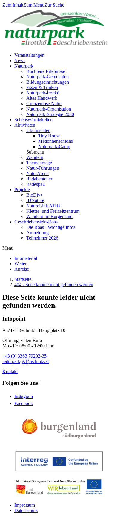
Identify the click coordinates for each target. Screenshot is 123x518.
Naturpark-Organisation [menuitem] (48, 108)
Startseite (22, 279)
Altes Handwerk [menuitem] (41, 98)
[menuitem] (25, 258)
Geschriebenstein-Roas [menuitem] (36, 221)
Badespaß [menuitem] (35, 184)
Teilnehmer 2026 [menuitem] (42, 237)
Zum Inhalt (12, 4)
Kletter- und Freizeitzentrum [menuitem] (52, 211)
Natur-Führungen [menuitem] (42, 168)
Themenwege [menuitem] (39, 162)
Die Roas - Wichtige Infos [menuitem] (50, 227)
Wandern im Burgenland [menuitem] (49, 216)
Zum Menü (33, 4)
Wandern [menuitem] (34, 157)
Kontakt (10, 371)
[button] (35, 151)
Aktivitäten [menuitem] (24, 125)
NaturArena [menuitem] (37, 173)
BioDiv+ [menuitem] (34, 194)
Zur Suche (54, 4)
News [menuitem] (19, 60)
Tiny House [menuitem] (49, 135)
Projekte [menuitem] (22, 189)
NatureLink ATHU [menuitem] (44, 205)
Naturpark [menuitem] (23, 65)
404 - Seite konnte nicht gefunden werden (53, 284)
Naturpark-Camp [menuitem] (54, 146)
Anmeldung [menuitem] (37, 232)
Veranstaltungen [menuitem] (29, 55)
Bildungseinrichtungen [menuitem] (47, 82)
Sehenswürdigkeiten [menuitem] (33, 119)
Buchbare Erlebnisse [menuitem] (45, 71)
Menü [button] (7, 248)
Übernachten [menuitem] (38, 130)
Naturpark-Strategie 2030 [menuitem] (50, 114)
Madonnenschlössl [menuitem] (55, 141)
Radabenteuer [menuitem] (39, 178)
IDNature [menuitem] (35, 200)
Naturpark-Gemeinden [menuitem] (47, 76)
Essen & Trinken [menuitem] (42, 87)
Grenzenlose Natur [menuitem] (44, 103)
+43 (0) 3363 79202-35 (24, 355)
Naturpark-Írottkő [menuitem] (42, 92)
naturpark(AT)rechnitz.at (25, 361)
